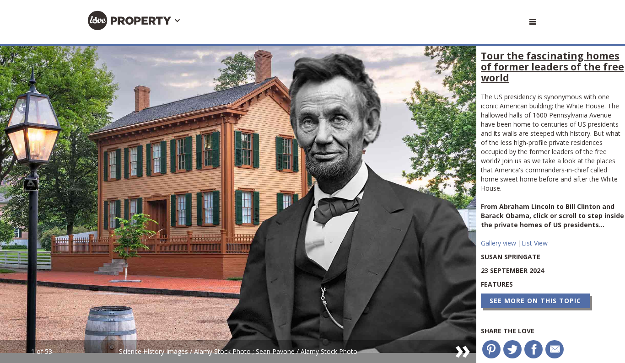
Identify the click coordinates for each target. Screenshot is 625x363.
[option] (238, 204)
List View (535, 243)
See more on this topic (535, 300)
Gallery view (499, 243)
